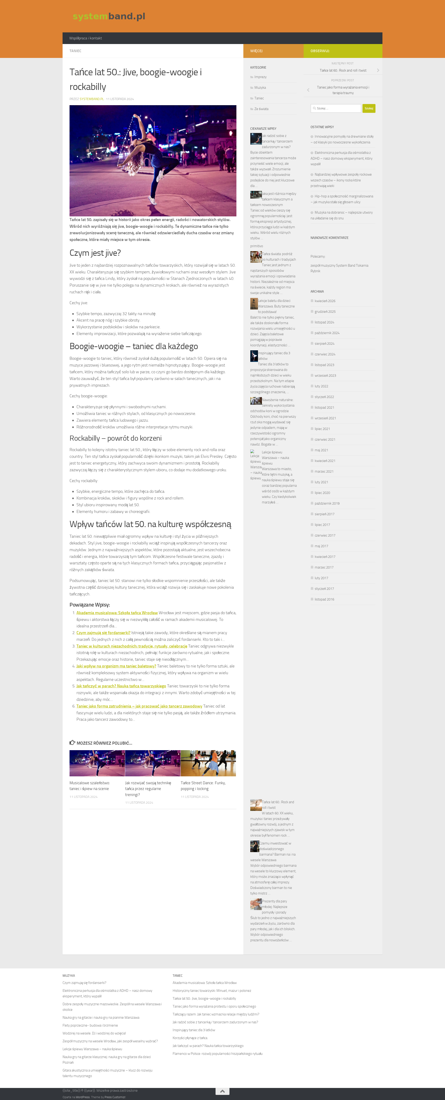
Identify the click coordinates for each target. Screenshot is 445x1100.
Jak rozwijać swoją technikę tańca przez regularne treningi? (148, 789)
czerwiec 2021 (325, 439)
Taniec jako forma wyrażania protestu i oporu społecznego (214, 1006)
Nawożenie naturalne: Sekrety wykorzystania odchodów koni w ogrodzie (272, 405)
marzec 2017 (324, 567)
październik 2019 (327, 503)
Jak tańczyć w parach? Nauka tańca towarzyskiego (121, 686)
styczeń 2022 (324, 397)
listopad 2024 (324, 322)
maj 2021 (321, 450)
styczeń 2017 (324, 589)
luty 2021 (321, 482)
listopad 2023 (324, 365)
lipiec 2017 (322, 525)
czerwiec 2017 (325, 535)
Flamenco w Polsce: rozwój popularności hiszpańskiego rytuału (218, 1054)
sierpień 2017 (324, 514)
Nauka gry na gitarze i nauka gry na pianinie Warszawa (101, 1017)
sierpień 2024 (324, 343)
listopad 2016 (324, 599)
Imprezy (260, 77)
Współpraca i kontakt (85, 38)
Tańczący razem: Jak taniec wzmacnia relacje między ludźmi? (216, 1014)
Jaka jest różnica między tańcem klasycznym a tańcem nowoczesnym (273, 199)
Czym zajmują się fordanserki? (103, 632)
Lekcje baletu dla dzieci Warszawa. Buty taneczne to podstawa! (276, 306)
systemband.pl (92, 99)
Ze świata (261, 109)
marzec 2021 (324, 471)
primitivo (256, 246)
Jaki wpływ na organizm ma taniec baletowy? (116, 666)
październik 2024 (327, 333)
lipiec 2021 (322, 429)
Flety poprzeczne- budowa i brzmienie (90, 1025)
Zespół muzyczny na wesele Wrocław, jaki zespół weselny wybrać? (110, 1041)
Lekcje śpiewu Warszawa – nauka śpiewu (275, 457)
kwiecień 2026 (325, 301)
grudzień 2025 (325, 312)
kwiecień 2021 (325, 461)
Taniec (75, 51)
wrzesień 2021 (325, 418)
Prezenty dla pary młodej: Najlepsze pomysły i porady (274, 906)
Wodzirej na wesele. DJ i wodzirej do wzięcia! (94, 1033)
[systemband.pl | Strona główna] (109, 16)
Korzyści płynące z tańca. (190, 1038)
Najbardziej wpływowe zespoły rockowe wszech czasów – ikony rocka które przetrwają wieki (341, 180)
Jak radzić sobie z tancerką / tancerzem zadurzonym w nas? (277, 141)
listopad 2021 (324, 407)
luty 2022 (321, 386)
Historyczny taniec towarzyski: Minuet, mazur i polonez (212, 991)
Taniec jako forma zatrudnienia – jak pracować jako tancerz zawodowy (139, 706)
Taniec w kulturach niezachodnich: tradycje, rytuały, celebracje (131, 646)
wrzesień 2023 (325, 375)
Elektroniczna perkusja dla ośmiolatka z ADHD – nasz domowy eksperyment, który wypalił (341, 158)
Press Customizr (115, 1097)
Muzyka (260, 87)
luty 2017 (321, 578)
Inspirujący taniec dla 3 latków (194, 1030)
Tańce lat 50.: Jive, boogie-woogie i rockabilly (204, 998)
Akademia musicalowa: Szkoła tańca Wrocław (117, 612)
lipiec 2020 (322, 493)
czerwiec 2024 (325, 354)
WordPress (83, 1097)
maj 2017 (321, 546)
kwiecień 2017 (325, 557)
